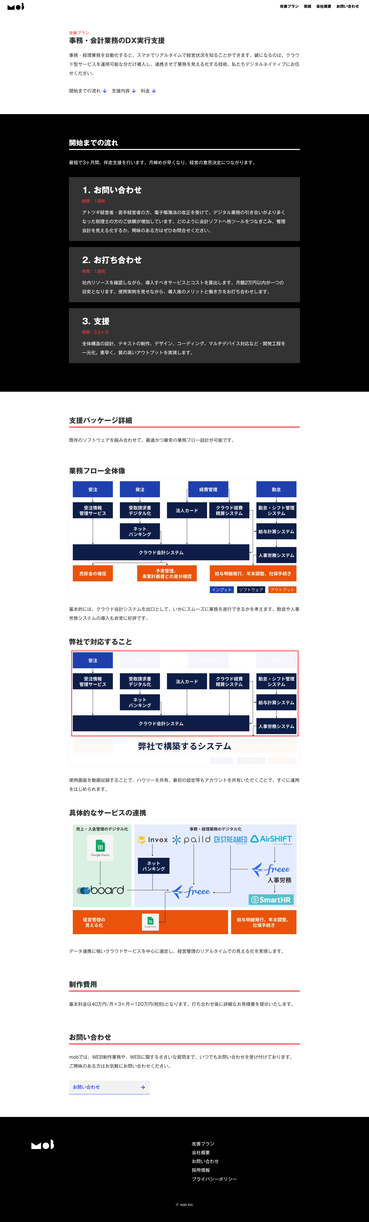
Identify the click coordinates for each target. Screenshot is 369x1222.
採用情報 (201, 1170)
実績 (307, 6)
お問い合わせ (347, 6)
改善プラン (289, 6)
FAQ (197, 1188)
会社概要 (323, 6)
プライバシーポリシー (214, 1179)
